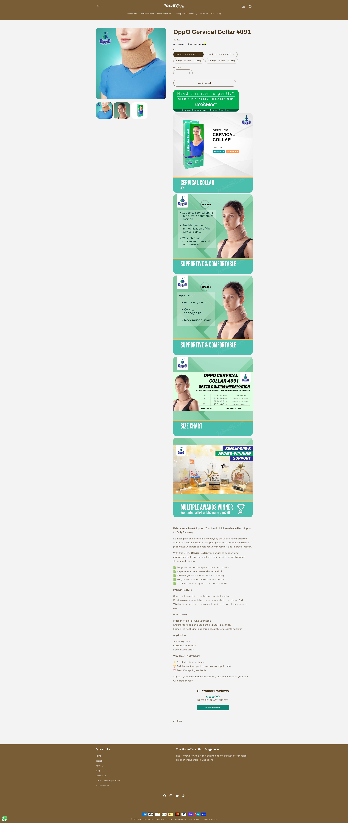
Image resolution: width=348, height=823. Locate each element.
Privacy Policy (102, 786)
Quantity (177, 67)
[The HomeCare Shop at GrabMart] (206, 111)
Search (99, 761)
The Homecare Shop (146, 819)
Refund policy (180, 819)
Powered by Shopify (164, 819)
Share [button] (179, 721)
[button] (99, 6)
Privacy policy (194, 819)
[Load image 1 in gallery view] (104, 110)
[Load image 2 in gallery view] (122, 110)
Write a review (212, 708)
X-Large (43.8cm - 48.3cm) (221, 61)
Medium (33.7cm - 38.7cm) (221, 54)
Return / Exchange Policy (108, 781)
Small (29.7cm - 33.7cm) (188, 54)
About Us (100, 766)
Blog (98, 771)
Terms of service (210, 819)
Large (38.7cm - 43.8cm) (188, 61)
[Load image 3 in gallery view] (139, 110)
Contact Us (101, 776)
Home (98, 756)
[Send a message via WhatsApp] (4, 818)
